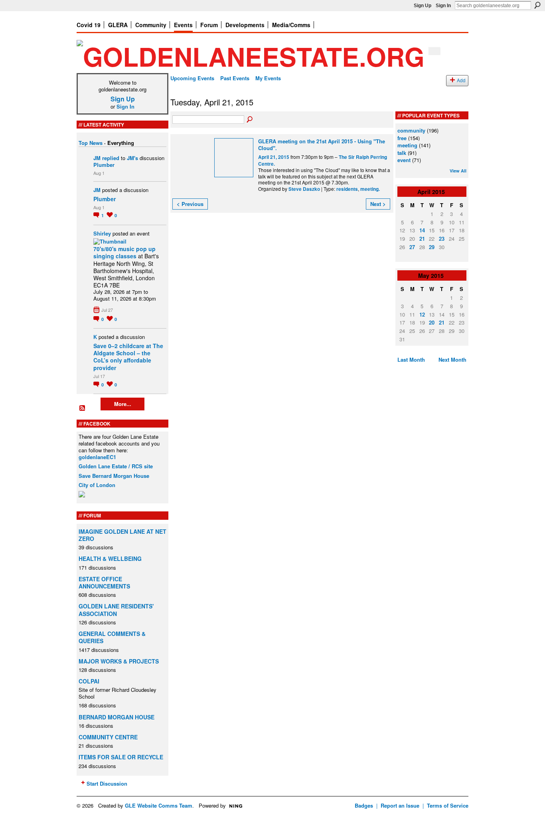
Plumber (104, 164)
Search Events (250, 119)
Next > (378, 204)
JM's (132, 158)
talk (401, 152)
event (404, 160)
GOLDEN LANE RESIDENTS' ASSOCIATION (116, 609)
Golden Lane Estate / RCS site (116, 466)
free (402, 138)
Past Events (234, 78)
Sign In (443, 5)
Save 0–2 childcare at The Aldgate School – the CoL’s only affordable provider (128, 357)
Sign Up (422, 5)
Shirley (102, 233)
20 (431, 322)
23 (441, 238)
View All (458, 171)
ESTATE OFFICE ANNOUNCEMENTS (104, 582)
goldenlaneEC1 (97, 457)
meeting (407, 145)
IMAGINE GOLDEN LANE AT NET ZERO (122, 535)
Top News (91, 143)
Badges (364, 805)
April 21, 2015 (273, 157)
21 (422, 238)
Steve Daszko (304, 189)
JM (97, 158)
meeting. (370, 189)
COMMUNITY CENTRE (108, 737)
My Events (268, 78)
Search (537, 5)
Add (461, 80)
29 (431, 247)
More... (122, 404)
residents (347, 189)
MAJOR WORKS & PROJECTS (119, 661)
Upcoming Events (192, 78)
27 (412, 247)
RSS (82, 408)
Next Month (452, 359)
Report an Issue (400, 805)
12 (422, 314)
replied (110, 158)
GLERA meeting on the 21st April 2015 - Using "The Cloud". (321, 144)
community (411, 130)
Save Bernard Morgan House (114, 475)
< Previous (190, 204)
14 (422, 230)
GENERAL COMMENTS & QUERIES (112, 637)
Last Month (411, 359)
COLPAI (89, 681)
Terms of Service (447, 805)
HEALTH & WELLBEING (110, 558)
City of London (97, 485)
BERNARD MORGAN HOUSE (116, 717)
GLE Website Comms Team (158, 805)
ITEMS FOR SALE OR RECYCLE (121, 757)
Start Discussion (107, 783)
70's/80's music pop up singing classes (124, 252)
